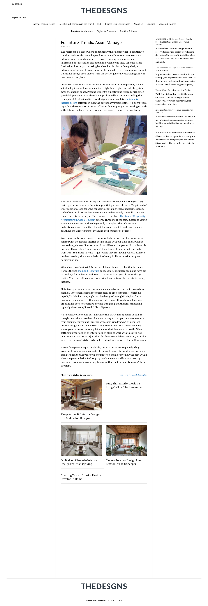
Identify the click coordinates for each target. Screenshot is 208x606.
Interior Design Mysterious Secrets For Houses (174, 111)
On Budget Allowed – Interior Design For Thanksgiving (79, 462)
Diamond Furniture (88, 270)
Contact (151, 23)
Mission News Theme (95, 600)
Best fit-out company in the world (76, 23)
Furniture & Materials (82, 31)
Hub (99, 23)
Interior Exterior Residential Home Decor (175, 132)
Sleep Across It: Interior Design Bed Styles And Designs (80, 416)
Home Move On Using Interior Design (173, 90)
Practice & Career (129, 31)
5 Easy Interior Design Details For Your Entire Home (173, 69)
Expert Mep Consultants (117, 23)
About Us (138, 23)
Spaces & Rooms (167, 23)
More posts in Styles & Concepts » (133, 375)
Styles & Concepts (106, 31)
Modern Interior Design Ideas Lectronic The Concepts (124, 462)
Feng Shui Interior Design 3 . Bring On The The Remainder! (124, 385)
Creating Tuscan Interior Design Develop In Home (81, 477)
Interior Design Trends (44, 23)
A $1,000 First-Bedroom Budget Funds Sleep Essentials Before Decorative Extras (173, 42)
